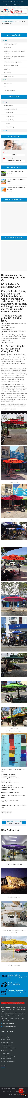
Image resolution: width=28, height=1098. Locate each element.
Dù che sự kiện (6, 1039)
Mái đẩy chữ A (9, 112)
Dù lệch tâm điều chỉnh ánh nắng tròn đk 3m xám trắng (10, 822)
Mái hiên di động (10, 116)
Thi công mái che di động (10, 109)
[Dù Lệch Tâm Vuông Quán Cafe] (14, 848)
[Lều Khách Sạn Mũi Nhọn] (14, 881)
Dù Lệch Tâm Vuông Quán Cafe (14, 864)
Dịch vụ (5, 102)
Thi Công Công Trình (9, 90)
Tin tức (9, 1091)
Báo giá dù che (6, 1053)
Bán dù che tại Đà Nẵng (9, 1056)
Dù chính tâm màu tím (14, 965)
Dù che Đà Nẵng (7, 1058)
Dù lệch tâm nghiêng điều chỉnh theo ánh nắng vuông (14, 57)
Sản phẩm (10, 21)
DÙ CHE (5, 40)
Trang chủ (4, 21)
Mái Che (5, 80)
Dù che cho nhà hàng (8, 1042)
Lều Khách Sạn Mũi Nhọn (20, 822)
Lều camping (7, 72)
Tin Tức (5, 130)
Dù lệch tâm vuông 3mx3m (11, 65)
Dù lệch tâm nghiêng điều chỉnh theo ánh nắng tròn (14, 52)
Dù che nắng (6, 1037)
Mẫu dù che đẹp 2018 (8, 1050)
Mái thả (8, 123)
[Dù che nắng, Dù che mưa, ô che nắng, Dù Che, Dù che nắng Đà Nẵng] (5, 10)
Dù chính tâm (7, 47)
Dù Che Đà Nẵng (6, 1088)
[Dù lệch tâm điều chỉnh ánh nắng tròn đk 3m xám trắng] (14, 914)
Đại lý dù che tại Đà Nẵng (9, 1047)
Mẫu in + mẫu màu (9, 76)
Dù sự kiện (7, 69)
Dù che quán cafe (7, 1045)
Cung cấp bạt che (8, 105)
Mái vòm (6, 87)
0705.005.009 (14, 154)
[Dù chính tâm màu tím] (14, 949)
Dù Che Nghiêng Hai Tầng (10, 44)
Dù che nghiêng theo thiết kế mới (15, 171)
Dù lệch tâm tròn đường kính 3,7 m (13, 62)
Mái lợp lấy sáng (10, 119)
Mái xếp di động (10, 127)
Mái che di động (8, 83)
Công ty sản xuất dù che (9, 1061)
